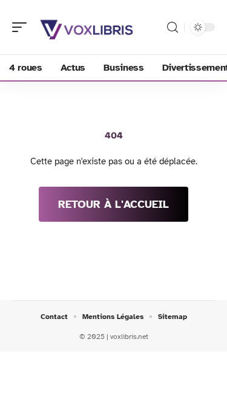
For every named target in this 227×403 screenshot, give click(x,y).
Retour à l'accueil (113, 204)
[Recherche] (172, 27)
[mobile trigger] (22, 27)
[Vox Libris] (87, 27)
